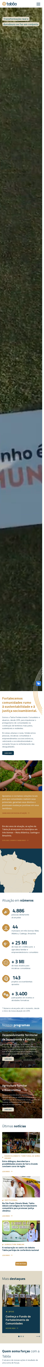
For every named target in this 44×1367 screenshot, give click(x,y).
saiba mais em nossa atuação (14, 813)
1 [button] (19, 1336)
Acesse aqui (11, 1328)
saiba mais (8, 1059)
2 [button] (21, 1336)
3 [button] (23, 1336)
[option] (22, 1309)
